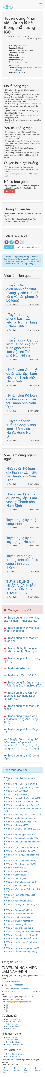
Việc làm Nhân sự (17, 825)
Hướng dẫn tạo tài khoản (15, 1054)
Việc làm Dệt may (17, 790)
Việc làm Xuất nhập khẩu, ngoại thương (20, 896)
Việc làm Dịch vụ (16, 874)
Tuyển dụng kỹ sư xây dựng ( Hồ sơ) (20, 539)
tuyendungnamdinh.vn (31, 259)
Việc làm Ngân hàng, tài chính (22, 805)
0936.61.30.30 (28, 997)
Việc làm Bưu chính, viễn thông (22, 934)
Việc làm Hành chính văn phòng (23, 797)
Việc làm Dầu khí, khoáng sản (21, 951)
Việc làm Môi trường (17, 871)
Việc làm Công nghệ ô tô (19, 909)
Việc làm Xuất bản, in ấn (19, 900)
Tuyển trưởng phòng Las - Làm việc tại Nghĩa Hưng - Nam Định (21, 320)
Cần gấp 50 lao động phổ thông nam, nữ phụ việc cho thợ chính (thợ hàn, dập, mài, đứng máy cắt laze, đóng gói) (21, 743)
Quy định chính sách (13, 1021)
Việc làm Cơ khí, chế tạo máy (22, 801)
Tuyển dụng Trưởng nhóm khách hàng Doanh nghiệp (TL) (22, 683)
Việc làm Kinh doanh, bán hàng (19, 779)
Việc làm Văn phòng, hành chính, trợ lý (22, 890)
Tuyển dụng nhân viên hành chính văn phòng (22, 629)
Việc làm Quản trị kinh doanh (21, 913)
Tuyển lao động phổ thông (23, 675)
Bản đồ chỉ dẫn (11, 1028)
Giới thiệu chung (12, 1024)
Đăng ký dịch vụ (12, 1037)
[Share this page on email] (22, 242)
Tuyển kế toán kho (19, 668)
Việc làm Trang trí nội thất (20, 920)
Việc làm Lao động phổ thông (22, 787)
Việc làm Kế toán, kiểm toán (21, 783)
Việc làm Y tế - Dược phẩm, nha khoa (22, 809)
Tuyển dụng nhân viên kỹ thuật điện (21, 639)
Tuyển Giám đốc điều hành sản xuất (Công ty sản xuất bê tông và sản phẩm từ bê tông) (22, 292)
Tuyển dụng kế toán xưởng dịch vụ (22, 659)
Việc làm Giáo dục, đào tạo (21, 821)
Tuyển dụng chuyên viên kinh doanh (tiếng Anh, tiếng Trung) (21, 719)
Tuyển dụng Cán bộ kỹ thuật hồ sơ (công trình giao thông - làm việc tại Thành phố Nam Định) (22, 348)
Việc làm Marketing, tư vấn (21, 817)
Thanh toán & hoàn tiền (15, 1044)
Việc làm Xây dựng (17, 794)
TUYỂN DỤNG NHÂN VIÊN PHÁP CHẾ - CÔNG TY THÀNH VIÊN (21, 587)
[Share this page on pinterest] (16, 242)
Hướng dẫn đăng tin (13, 1042)
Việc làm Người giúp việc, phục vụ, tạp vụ (21, 943)
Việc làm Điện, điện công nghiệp (23, 814)
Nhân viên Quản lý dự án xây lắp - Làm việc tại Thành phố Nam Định (21, 375)
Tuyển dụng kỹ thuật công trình (21, 521)
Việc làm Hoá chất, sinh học (21, 885)
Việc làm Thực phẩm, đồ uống (22, 881)
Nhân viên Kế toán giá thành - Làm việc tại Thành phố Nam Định (22, 401)
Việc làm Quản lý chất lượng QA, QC (22, 829)
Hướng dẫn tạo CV (13, 1056)
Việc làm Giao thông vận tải (21, 863)
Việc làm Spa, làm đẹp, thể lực (22, 938)
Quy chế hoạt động (13, 1019)
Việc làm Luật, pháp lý (18, 917)
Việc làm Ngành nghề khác (20, 834)
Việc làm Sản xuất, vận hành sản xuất (22, 842)
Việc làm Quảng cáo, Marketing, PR (21, 905)
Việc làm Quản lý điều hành (21, 851)
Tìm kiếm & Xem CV (13, 1040)
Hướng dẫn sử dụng (13, 1026)
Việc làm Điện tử (16, 878)
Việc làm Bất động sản (18, 924)
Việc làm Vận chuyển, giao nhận (23, 847)
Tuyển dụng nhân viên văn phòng (21, 707)
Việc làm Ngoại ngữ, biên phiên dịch (21, 855)
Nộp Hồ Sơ (10, 191)
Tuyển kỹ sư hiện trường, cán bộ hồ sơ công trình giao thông (22, 561)
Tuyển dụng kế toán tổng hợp (21, 730)
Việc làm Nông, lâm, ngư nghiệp (22, 947)
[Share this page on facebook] (6, 242)
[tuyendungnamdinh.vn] (7, 5)
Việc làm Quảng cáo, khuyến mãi (23, 931)
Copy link (9, 247)
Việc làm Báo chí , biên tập (20, 927)
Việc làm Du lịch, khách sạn (21, 860)
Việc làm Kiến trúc (16, 867)
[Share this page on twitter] (11, 242)
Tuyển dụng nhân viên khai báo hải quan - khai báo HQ (22, 618)
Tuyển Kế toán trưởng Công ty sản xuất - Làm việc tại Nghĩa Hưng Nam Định (21, 428)
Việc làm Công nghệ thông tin (22, 838)
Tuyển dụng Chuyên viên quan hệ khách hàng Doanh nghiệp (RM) (21, 695)
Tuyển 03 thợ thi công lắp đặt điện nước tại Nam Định (21, 649)
